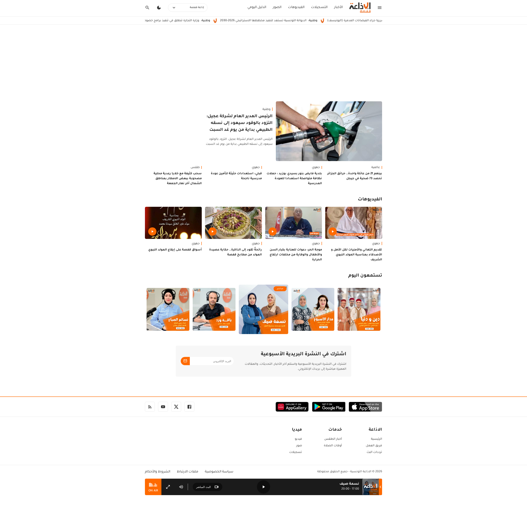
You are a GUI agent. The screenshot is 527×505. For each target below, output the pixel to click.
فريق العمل (374, 446)
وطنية (266, 109)
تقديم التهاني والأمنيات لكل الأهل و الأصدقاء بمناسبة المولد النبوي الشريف (356, 255)
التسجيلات (319, 7)
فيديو (298, 439)
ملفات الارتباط (187, 472)
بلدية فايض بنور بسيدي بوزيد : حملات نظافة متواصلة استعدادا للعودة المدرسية (294, 178)
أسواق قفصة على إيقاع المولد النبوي (175, 250)
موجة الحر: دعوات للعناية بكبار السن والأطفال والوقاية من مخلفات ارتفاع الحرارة (296, 255)
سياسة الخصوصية (219, 472)
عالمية (375, 167)
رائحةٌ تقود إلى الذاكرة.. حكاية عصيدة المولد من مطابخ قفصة (235, 252)
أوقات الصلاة (333, 446)
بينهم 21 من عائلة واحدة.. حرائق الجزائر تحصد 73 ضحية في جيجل (354, 176)
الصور (277, 7)
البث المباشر (203, 487)
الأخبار (338, 7)
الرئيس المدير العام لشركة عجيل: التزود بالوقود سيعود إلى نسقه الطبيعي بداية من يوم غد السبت (239, 123)
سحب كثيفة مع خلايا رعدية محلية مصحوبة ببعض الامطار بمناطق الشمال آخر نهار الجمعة (178, 178)
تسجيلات (295, 452)
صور (299, 446)
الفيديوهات (296, 7)
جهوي (316, 167)
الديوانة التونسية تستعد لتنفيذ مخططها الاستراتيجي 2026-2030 (291, 20)
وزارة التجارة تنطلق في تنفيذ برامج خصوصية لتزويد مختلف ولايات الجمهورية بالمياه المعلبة (166, 20)
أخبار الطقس (333, 439)
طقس (195, 167)
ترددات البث (374, 452)
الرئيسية (376, 439)
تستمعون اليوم (365, 276)
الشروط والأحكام (157, 472)
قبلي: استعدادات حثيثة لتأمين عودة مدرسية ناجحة (236, 176)
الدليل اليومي (256, 7)
